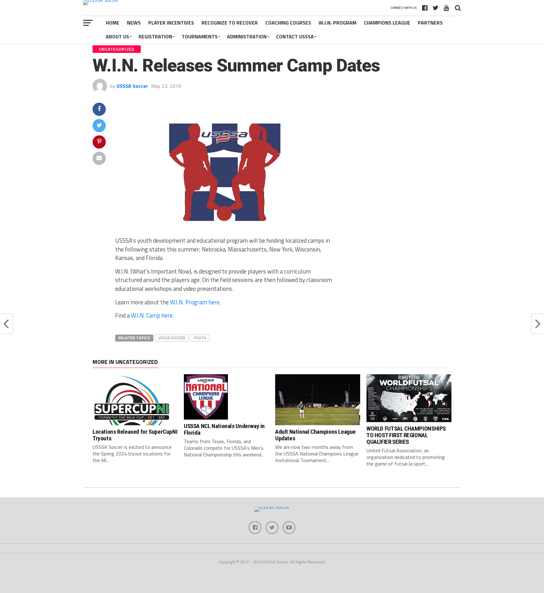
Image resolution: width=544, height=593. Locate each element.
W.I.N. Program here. (195, 302)
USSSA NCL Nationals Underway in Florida (224, 429)
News (134, 22)
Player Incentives (171, 22)
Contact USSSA (295, 36)
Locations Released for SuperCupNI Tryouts (135, 435)
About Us (117, 36)
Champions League (387, 22)
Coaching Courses (288, 22)
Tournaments (200, 36)
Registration (155, 36)
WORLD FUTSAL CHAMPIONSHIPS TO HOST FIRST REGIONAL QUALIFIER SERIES (406, 435)
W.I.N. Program (337, 22)
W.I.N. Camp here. (152, 315)
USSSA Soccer (132, 86)
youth (200, 338)
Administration (247, 36)
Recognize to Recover (229, 22)
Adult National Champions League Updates (315, 435)
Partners (430, 22)
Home (112, 22)
